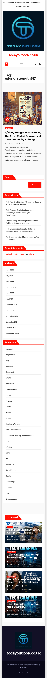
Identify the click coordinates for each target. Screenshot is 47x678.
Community (9, 128)
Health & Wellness (13, 424)
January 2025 (11, 310)
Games (8, 412)
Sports (8, 476)
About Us (22, 673)
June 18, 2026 (14, 586)
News (8, 453)
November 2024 (12, 322)
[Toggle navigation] (21, 64)
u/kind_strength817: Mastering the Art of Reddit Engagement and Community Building (23, 136)
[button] (36, 64)
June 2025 (10, 293)
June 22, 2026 (14, 536)
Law (7, 441)
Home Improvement (13, 430)
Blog (7, 360)
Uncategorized (11, 499)
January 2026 (11, 287)
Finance (9, 401)
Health (8, 418)
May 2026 (9, 276)
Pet (7, 459)
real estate (10, 464)
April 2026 (10, 282)
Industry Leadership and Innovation (20, 436)
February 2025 (11, 305)
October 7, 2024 (13, 143)
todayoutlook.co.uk (23, 55)
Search (8, 177)
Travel (8, 493)
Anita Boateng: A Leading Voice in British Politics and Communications (23, 582)
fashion (8, 395)
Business (9, 366)
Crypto (8, 378)
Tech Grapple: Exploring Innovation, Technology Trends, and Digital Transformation (20, 212)
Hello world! (32, 254)
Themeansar (23, 667)
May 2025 (9, 299)
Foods (8, 407)
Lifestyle (9, 447)
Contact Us (30, 673)
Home (15, 673)
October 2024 (11, 328)
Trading (9, 487)
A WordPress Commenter (15, 254)
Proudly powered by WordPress (17, 664)
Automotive (10, 349)
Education (10, 384)
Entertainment (11, 389)
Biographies (10, 355)
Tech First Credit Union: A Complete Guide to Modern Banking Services (23, 532)
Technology (10, 482)
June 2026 (10, 270)
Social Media (11, 470)
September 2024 (12, 333)
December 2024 (12, 316)
